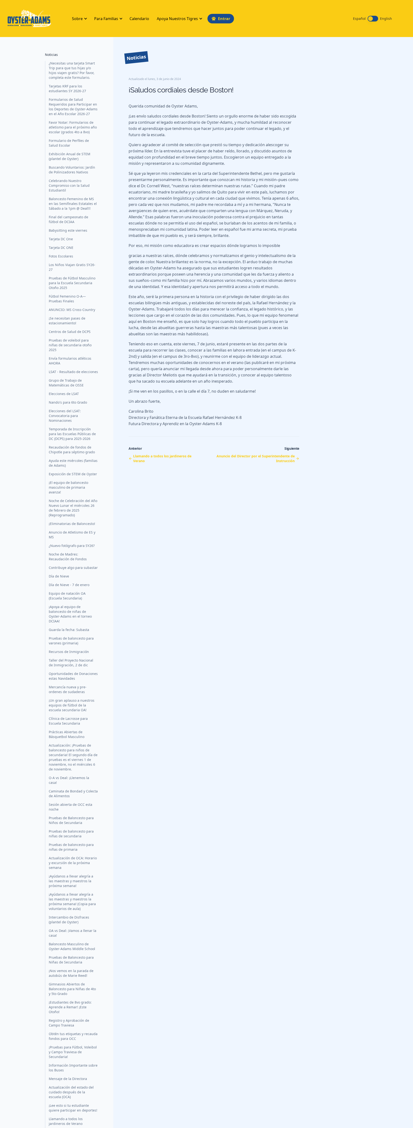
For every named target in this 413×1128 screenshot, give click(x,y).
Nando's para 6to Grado (68, 402)
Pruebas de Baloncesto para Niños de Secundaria (71, 820)
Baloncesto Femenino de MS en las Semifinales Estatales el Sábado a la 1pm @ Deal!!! (73, 204)
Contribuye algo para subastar (73, 567)
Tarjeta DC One (61, 239)
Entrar (224, 18)
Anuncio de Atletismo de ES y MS (72, 534)
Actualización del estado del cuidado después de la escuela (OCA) (71, 1092)
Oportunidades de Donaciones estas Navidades (73, 676)
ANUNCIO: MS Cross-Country (72, 309)
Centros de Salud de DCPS (70, 331)
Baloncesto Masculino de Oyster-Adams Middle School (72, 946)
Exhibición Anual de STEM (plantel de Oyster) (69, 156)
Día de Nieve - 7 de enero (69, 585)
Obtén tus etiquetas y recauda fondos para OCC (73, 1036)
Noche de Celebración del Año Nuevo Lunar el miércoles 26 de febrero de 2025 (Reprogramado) (73, 507)
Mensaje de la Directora (68, 1078)
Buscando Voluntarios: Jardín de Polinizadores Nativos (72, 169)
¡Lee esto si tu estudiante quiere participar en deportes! (73, 1107)
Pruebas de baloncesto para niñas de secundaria (71, 833)
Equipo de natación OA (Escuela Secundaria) (67, 595)
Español (359, 18)
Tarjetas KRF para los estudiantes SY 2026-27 (67, 88)
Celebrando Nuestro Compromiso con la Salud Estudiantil (69, 185)
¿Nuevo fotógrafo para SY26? (72, 545)
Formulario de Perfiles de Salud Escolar (69, 143)
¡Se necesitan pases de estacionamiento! (67, 320)
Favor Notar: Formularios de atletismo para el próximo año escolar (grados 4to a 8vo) (73, 127)
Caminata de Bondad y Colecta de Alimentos (73, 793)
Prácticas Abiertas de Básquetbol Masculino (66, 734)
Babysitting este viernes (68, 230)
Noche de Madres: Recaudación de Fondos (68, 556)
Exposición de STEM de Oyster (73, 474)
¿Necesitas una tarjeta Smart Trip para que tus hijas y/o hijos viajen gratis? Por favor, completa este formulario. (72, 70)
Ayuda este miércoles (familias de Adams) (73, 463)
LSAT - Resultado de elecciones (73, 371)
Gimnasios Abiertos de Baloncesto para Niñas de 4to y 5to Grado (72, 989)
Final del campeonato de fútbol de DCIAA (68, 219)
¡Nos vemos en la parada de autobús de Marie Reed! (71, 973)
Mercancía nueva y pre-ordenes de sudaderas (68, 689)
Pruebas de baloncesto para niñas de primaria (71, 847)
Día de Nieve (59, 576)
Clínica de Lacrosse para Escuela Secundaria (68, 721)
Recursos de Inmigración (69, 651)
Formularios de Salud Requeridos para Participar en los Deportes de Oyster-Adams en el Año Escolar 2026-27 (73, 106)
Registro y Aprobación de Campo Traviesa (69, 1022)
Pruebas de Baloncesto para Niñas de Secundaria (71, 959)
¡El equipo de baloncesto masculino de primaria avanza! (68, 487)
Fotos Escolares (61, 256)
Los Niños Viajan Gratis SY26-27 (72, 267)
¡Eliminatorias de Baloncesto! (72, 523)
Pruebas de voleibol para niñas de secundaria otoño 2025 (70, 345)
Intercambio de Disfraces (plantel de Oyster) (69, 919)
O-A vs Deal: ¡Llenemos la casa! (69, 780)
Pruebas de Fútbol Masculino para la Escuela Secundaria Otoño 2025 (72, 283)
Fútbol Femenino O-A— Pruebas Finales (67, 298)
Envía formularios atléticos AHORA (70, 360)
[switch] (373, 18)
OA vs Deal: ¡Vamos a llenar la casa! (72, 933)
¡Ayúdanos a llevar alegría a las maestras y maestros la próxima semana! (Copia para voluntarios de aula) (72, 901)
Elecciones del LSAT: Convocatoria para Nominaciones (65, 416)
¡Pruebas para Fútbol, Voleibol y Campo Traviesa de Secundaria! (73, 1052)
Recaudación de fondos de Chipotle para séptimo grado (72, 449)
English (386, 18)
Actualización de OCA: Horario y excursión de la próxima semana (73, 863)
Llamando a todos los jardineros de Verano (66, 1121)
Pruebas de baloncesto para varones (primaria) (71, 640)
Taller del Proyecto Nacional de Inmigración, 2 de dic (71, 662)
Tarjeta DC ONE (61, 247)
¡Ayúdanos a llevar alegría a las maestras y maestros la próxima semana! (71, 881)
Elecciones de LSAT (64, 393)
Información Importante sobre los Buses (73, 1067)
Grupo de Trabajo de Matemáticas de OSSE (66, 382)
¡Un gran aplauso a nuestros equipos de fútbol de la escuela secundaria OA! (71, 705)
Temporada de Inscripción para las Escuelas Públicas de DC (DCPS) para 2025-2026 (72, 434)
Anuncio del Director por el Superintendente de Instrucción (255, 458)
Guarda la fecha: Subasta (69, 629)
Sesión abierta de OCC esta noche (70, 807)
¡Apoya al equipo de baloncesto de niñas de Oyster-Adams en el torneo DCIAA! (70, 613)
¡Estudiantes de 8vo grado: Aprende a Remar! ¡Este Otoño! (70, 1007)
